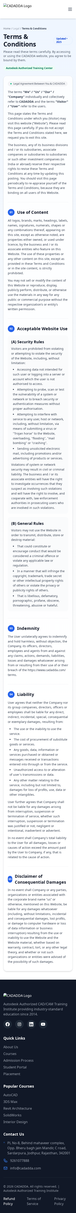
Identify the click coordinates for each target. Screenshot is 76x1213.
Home (7, 28)
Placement (11, 1074)
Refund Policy (9, 1201)
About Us (10, 1047)
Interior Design (15, 1122)
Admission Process (18, 1060)
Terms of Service (34, 1201)
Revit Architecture (17, 1108)
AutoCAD (10, 1095)
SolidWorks (12, 1115)
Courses (9, 1053)
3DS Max (10, 1101)
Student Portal (15, 1067)
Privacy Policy (60, 1201)
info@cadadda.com (25, 1168)
